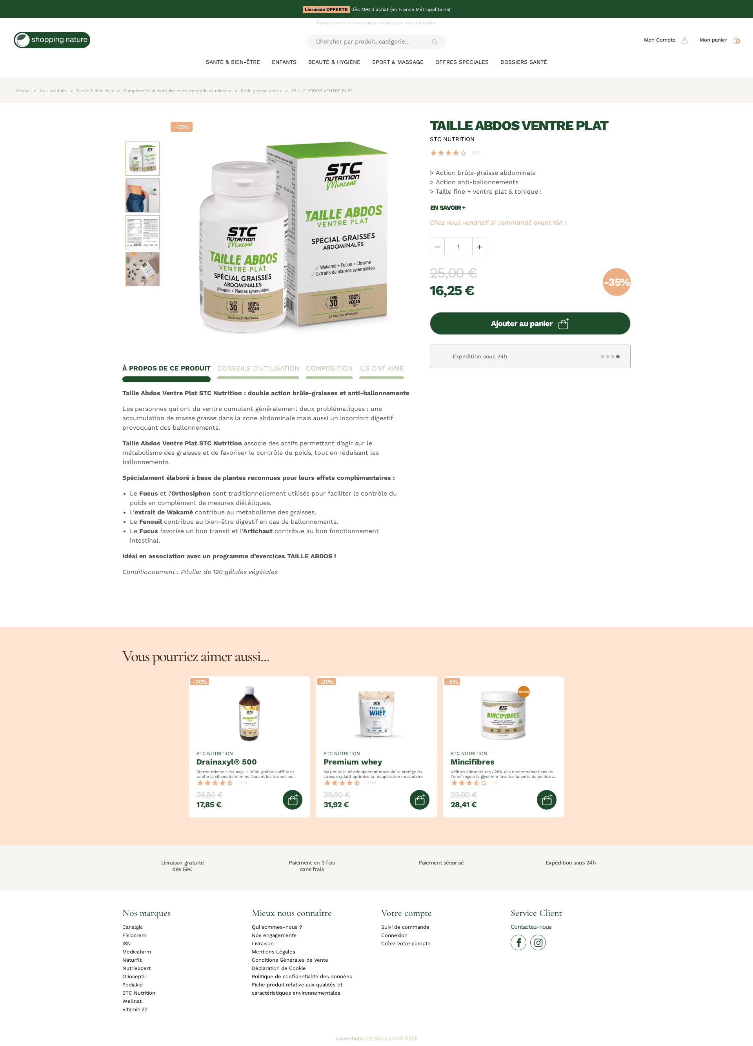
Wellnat (132, 1001)
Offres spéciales (462, 62)
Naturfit (132, 960)
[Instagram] (538, 942)
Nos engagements (274, 935)
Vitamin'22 (135, 1009)
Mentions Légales (273, 952)
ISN (126, 943)
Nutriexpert (136, 968)
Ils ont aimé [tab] (381, 368)
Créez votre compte (406, 943)
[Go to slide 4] (618, 357)
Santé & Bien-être (233, 62)
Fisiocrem (134, 935)
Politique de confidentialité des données (302, 976)
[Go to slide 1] (603, 357)
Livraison (263, 943)
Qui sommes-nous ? (277, 927)
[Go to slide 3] (613, 357)
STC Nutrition (452, 139)
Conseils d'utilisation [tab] (258, 368)
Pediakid (132, 985)
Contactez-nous (531, 926)
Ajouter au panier (522, 323)
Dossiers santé (523, 62)
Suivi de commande (405, 927)
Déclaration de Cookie (279, 968)
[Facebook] (518, 942)
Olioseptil (134, 976)
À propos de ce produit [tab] (166, 368)
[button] (666, 40)
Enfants (284, 62)
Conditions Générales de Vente (290, 960)
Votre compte (406, 912)
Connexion (394, 935)
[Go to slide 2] (608, 357)
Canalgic (132, 927)
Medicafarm (136, 952)
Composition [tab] (329, 368)
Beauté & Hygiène (334, 62)
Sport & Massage (398, 62)
